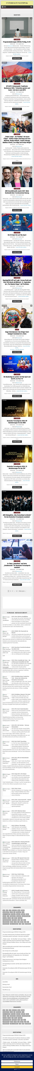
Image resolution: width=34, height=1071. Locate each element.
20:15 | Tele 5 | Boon (16, 788)
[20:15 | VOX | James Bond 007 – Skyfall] (7, 807)
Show (15, 922)
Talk (25, 922)
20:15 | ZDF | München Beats (19, 811)
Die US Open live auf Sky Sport (17, 235)
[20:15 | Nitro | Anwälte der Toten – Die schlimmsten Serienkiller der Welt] (7, 667)
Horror (18, 914)
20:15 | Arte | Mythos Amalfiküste (20, 616)
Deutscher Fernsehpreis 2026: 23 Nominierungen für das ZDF (17, 467)
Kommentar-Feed (7, 987)
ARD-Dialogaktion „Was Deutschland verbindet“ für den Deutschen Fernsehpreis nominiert (17, 516)
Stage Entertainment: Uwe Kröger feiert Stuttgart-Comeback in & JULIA (17, 333)
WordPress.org (6, 989)
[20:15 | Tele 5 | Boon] (7, 795)
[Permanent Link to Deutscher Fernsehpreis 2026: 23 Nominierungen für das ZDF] (17, 453)
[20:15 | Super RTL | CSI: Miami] (7, 781)
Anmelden (5, 981)
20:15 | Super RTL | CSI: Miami (19, 773)
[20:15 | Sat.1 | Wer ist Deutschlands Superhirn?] (7, 764)
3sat (4, 910)
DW (14, 912)
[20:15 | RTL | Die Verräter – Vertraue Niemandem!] (7, 732)
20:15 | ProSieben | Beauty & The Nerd (21, 694)
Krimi (27, 914)
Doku (19, 910)
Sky (18, 922)
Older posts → (22, 591)
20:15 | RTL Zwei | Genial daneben (20, 709)
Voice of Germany (14, 924)
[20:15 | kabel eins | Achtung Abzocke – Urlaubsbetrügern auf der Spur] (7, 849)
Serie (12, 922)
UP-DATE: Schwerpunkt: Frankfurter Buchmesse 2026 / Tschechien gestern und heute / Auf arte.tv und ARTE (17, 88)
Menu (5, 7)
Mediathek (19, 916)
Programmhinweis (7, 920)
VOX (20, 924)
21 (16, 591)
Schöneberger (6, 922)
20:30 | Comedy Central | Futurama (20, 890)
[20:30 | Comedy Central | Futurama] (7, 897)
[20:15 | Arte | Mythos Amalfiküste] (7, 623)
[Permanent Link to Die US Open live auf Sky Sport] (17, 222)
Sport (22, 922)
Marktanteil (12, 916)
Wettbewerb (27, 924)
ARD (7, 910)
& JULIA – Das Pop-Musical (17, 349)
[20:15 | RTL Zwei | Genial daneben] (7, 716)
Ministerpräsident (26, 916)
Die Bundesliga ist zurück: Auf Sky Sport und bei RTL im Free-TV (17, 378)
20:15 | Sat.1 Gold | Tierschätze (19, 741)
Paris (16, 918)
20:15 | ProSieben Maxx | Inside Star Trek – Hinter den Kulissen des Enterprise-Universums (20, 678)
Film (18, 329)
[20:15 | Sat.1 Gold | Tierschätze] (7, 748)
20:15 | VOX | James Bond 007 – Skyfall (21, 799)
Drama (22, 910)
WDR (23, 924)
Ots (12, 918)
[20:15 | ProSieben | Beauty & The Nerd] (7, 701)
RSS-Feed (13, 43)
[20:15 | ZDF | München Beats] (7, 818)
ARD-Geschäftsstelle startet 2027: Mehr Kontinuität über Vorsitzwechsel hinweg (17, 192)
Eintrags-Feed (6, 984)
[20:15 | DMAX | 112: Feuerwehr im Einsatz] (7, 638)
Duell (11, 912)
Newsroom (10, 45)
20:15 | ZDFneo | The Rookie (18, 825)
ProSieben (14, 920)
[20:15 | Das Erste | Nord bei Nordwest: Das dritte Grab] (7, 654)
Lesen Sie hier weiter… (17, 156)
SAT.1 (24, 920)
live (8, 916)
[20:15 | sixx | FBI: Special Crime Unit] (7, 865)
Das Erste (14, 910)
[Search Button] (31, 7)
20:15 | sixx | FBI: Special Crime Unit (20, 858)
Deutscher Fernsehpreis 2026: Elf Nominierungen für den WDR (17, 422)
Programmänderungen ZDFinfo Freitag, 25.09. (17, 42)
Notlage (4, 918)
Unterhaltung (6, 924)
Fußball (13, 914)
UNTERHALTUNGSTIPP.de (17, 3)
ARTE (10, 910)
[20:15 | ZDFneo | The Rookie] (7, 832)
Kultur (4, 916)
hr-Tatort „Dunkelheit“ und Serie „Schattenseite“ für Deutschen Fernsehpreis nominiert (17, 565)
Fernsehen (17, 39)
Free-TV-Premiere (6, 914)
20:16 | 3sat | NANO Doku (18, 874)
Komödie (23, 914)
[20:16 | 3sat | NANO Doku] (7, 881)
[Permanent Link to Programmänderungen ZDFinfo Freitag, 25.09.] (17, 27)
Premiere (20, 918)
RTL (21, 920)
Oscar (9, 918)
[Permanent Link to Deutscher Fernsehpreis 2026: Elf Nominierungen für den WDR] (17, 408)
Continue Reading (17, 58)
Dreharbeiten (6, 912)
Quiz (19, 920)
